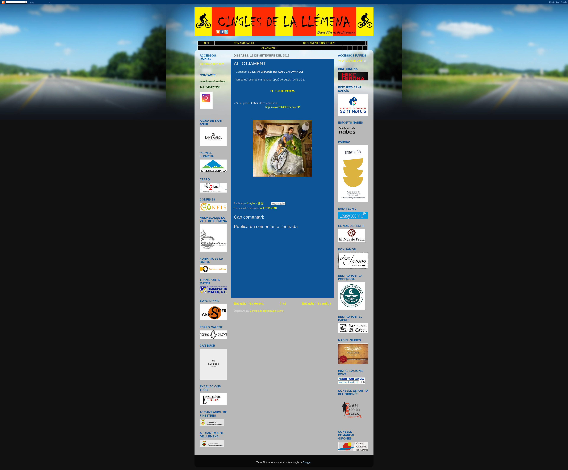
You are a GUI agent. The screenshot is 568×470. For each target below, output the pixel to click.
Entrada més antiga (316, 303)
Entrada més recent (249, 303)
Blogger (307, 462)
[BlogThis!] (275, 203)
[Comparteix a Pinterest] (283, 203)
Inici (283, 303)
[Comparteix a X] (278, 203)
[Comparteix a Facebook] (281, 203)
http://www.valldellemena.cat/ (282, 107)
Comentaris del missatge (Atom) (266, 310)
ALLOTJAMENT (268, 208)
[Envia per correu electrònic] (272, 203)
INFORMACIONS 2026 (212, 64)
